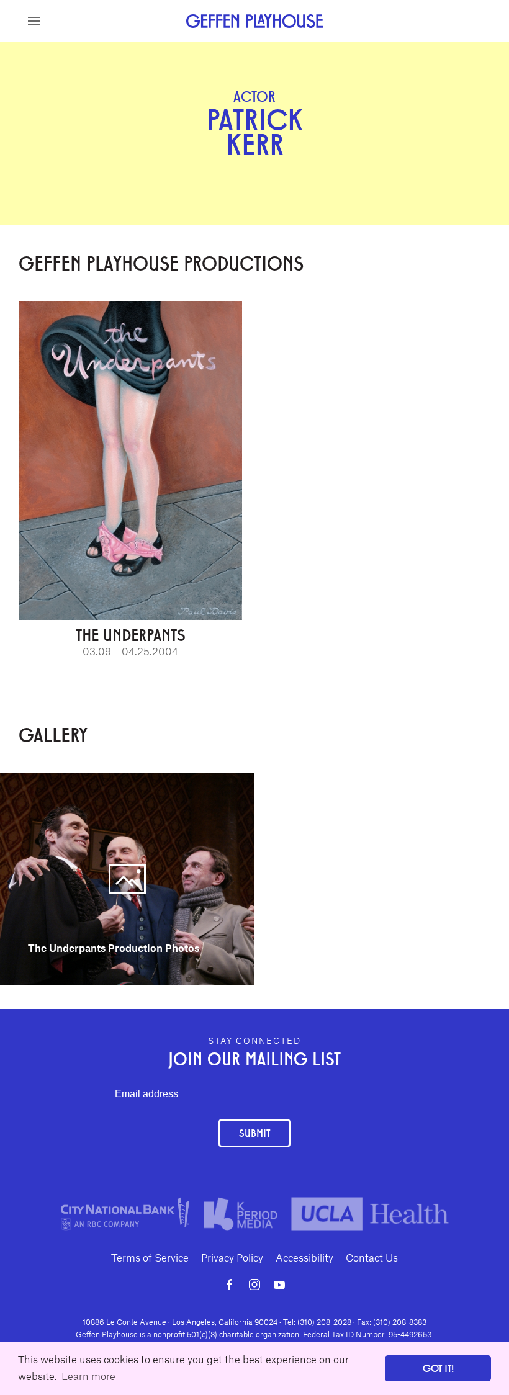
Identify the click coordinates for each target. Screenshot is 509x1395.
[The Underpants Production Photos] (127, 877)
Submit (254, 1133)
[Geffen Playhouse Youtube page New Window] (279, 1284)
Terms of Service (150, 1257)
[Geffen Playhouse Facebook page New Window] (229, 1284)
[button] (34, 21)
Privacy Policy (232, 1257)
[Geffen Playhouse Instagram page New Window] (254, 1284)
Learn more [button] (88, 1376)
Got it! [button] (438, 1368)
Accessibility (304, 1257)
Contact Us (372, 1257)
